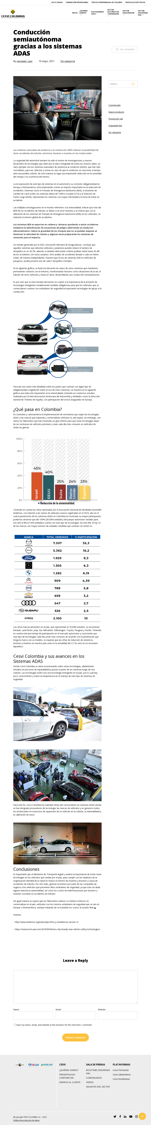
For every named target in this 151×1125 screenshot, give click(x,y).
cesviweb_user (25, 61)
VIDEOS (89, 1082)
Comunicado (115, 105)
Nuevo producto (116, 112)
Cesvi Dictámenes (121, 1079)
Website (102, 1009)
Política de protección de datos (26, 1120)
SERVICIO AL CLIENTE (69, 1082)
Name (17, 1009)
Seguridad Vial (115, 125)
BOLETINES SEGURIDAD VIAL (98, 1072)
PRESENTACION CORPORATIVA (67, 1076)
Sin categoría (67, 61)
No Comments (127, 49)
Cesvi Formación (121, 1070)
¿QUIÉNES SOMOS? (68, 1070)
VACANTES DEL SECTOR (98, 1086)
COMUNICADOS (94, 1077)
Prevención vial (116, 118)
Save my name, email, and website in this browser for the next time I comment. (54, 1024)
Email (59, 1009)
